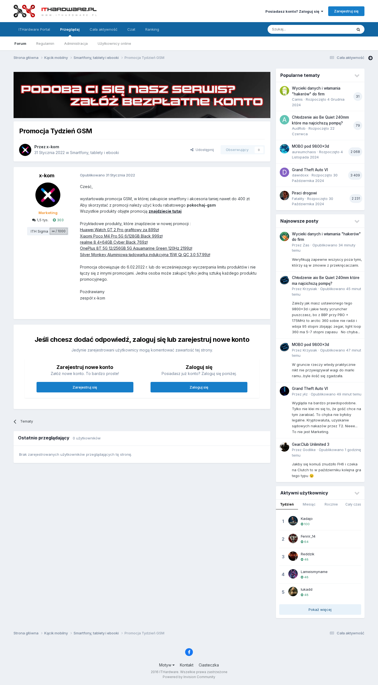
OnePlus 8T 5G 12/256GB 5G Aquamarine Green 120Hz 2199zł (136, 248)
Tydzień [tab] (287, 504)
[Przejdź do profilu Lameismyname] (293, 574)
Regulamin (45, 43)
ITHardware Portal (34, 29)
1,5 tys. (42, 220)
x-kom (52, 146)
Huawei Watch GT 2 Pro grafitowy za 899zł (119, 229)
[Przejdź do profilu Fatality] (284, 195)
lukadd (306, 589)
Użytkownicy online (114, 43)
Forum (20, 43)
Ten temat (336, 29)
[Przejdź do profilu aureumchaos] (284, 148)
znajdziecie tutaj (165, 211)
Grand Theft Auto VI (310, 170)
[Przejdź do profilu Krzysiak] (284, 280)
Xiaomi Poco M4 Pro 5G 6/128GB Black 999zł (121, 236)
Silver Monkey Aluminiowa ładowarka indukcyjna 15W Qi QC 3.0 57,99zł (145, 254)
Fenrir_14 (308, 536)
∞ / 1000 (59, 231)
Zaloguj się (199, 387)
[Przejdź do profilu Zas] (284, 236)
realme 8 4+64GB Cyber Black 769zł (113, 242)
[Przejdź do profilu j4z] (284, 391)
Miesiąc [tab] (309, 504)
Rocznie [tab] (331, 504)
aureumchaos (304, 152)
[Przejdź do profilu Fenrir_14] (293, 538)
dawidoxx (300, 175)
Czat (131, 29)
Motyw (165, 665)
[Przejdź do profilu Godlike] (284, 447)
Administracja (76, 43)
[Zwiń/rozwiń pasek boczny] (370, 58)
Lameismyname (314, 571)
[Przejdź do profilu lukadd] (293, 591)
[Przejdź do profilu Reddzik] (293, 556)
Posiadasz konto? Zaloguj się (293, 11)
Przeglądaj (70, 29)
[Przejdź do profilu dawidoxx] (284, 172)
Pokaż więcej (320, 609)
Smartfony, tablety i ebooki (94, 152)
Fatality (298, 198)
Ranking (152, 29)
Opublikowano (336, 394)
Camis (297, 99)
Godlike (309, 449)
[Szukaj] (358, 29)
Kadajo (307, 518)
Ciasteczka (209, 665)
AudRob (298, 128)
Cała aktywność (103, 29)
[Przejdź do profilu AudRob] (284, 119)
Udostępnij (203, 149)
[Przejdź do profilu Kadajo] (293, 520)
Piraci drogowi (304, 193)
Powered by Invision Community (189, 677)
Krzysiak (310, 288)
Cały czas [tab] (353, 504)
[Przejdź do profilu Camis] (284, 90)
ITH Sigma (39, 231)
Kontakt (186, 665)
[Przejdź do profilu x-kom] (25, 150)
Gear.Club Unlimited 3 (310, 444)
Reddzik (307, 554)
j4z (305, 394)
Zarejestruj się (346, 11)
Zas (306, 245)
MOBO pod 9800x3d (310, 146)
